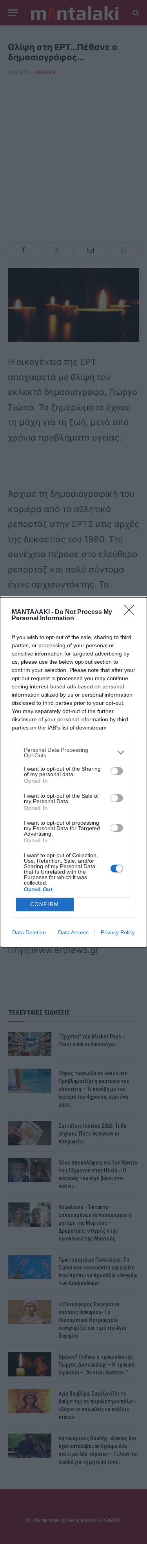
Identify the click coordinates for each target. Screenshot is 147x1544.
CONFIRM (44, 904)
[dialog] (73, 772)
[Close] (131, 612)
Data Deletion (29, 932)
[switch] (117, 771)
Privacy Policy (118, 932)
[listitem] (73, 752)
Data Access (73, 932)
